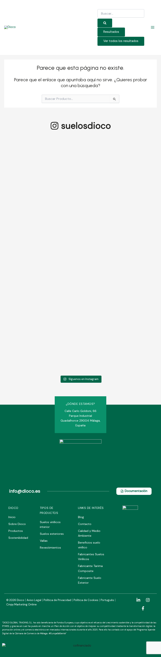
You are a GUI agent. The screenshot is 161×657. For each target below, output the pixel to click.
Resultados (111, 32)
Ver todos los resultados (120, 41)
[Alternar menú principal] (152, 27)
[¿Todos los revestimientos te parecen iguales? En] (21, 334)
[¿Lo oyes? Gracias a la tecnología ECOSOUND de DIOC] (140, 171)
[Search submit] (104, 23)
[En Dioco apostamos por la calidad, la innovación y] (100, 181)
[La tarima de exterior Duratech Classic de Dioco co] (61, 217)
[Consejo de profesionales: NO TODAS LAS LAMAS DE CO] (21, 174)
